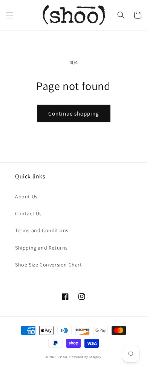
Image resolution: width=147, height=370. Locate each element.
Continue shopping (73, 113)
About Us (26, 196)
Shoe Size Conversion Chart (48, 264)
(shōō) (63, 357)
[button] (9, 15)
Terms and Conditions (42, 230)
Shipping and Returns (41, 247)
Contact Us (28, 213)
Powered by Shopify (85, 357)
